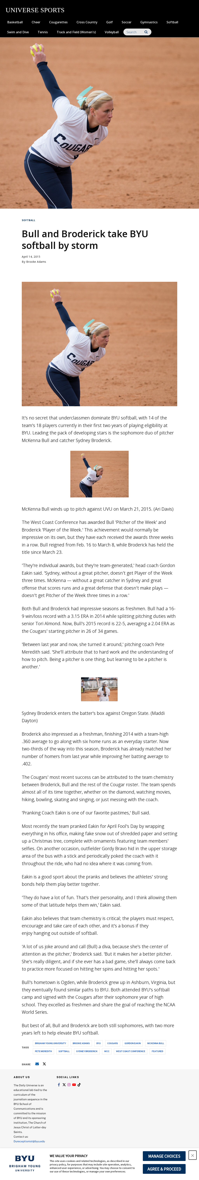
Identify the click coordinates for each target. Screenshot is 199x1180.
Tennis (43, 32)
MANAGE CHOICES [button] (164, 1156)
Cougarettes (58, 22)
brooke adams (81, 1043)
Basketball (15, 22)
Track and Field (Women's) (76, 32)
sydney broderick (87, 1051)
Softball (172, 22)
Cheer (36, 22)
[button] (192, 1155)
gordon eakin (133, 1043)
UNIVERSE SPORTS (35, 10)
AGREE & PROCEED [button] (164, 1169)
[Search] (146, 32)
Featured (157, 1051)
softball (64, 1051)
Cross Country (87, 22)
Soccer (126, 22)
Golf (109, 22)
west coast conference (130, 1051)
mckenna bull (155, 1043)
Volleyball (112, 32)
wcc (106, 1051)
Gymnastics (149, 22)
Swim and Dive (18, 32)
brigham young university (50, 1043)
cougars (112, 1043)
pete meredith (43, 1051)
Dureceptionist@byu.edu (29, 1141)
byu (98, 1043)
